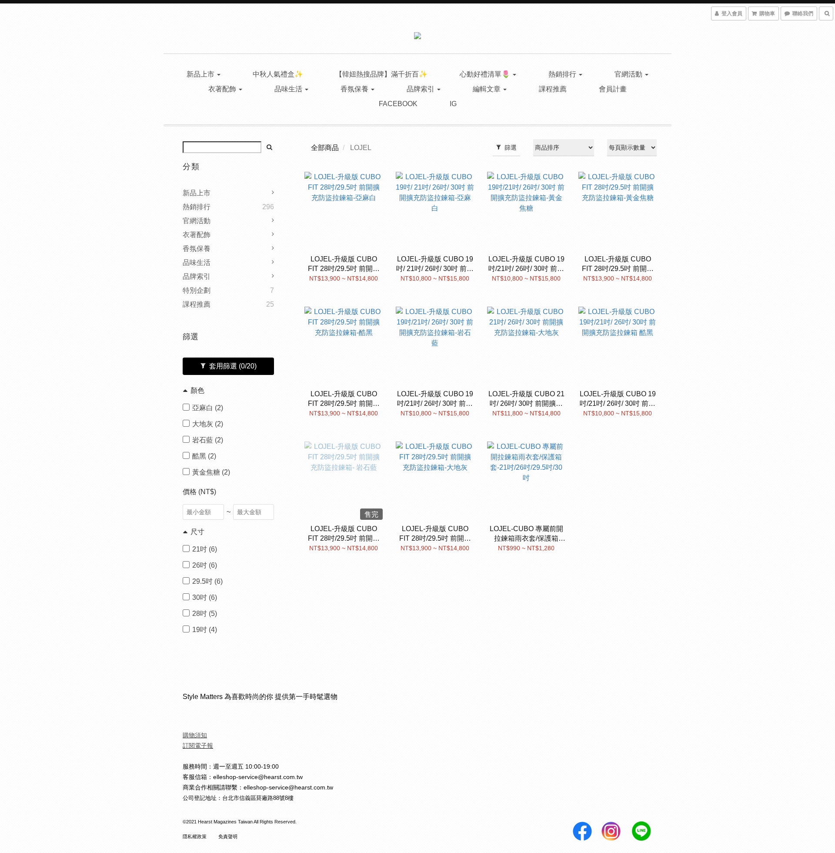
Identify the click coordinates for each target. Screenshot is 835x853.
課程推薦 (553, 89)
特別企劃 (196, 290)
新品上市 (201, 74)
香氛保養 (355, 89)
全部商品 (325, 147)
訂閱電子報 (198, 745)
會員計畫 (613, 89)
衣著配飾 (223, 89)
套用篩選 (232, 366)
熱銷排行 (563, 74)
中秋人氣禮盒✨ (278, 74)
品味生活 (289, 89)
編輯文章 (487, 89)
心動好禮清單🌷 (486, 74)
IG (453, 103)
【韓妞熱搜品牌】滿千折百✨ (381, 74)
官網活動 (629, 74)
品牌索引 (421, 89)
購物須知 (195, 735)
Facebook (398, 103)
